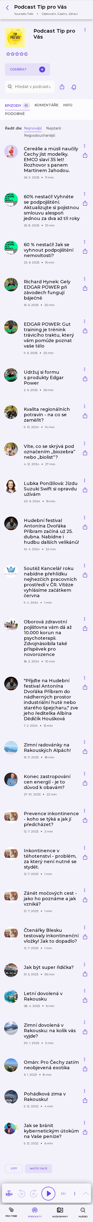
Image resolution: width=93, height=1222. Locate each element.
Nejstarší (53, 128)
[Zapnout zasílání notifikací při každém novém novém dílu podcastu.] (74, 86)
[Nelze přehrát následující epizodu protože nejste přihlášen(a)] (63, 1193)
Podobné (15, 113)
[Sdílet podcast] (63, 86)
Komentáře (46, 105)
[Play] (48, 1193)
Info (67, 105)
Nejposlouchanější (39, 135)
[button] (43, 9)
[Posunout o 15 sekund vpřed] (33, 1193)
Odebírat (18, 69)
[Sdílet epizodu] (85, 155)
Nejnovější (33, 128)
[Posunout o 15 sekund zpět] (21, 1193)
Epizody (16, 105)
